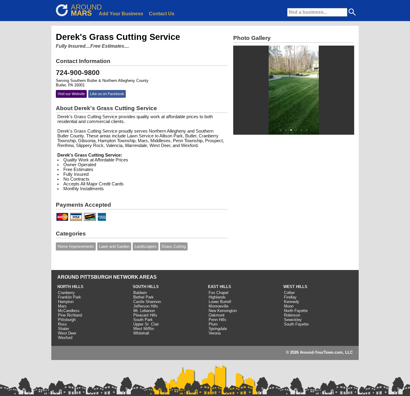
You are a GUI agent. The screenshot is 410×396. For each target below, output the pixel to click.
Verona (215, 333)
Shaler (63, 328)
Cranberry (66, 292)
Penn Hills (217, 319)
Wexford (65, 337)
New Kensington (223, 310)
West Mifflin (143, 328)
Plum (213, 324)
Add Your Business (121, 13)
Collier (289, 292)
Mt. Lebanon (144, 310)
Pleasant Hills (145, 315)
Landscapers (145, 246)
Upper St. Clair (146, 324)
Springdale (218, 328)
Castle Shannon (147, 301)
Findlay (290, 297)
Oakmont (217, 315)
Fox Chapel (218, 292)
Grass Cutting (174, 246)
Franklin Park (69, 297)
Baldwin (140, 292)
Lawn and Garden (114, 246)
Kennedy (291, 301)
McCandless (69, 310)
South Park (143, 319)
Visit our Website (71, 94)
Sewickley (293, 319)
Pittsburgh (67, 319)
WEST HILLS (295, 286)
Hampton (66, 301)
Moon (289, 306)
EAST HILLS (219, 286)
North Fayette (296, 310)
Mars (62, 306)
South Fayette (296, 324)
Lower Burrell (220, 301)
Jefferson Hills (145, 306)
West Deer (67, 333)
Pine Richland (70, 315)
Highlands (217, 297)
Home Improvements (76, 246)
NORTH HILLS (70, 286)
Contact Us (161, 13)
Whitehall (141, 333)
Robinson (292, 315)
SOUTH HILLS (146, 286)
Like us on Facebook (107, 94)
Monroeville (218, 306)
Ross (62, 324)
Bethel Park (143, 297)
